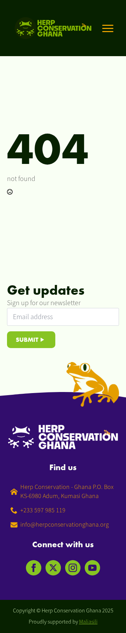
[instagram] (72, 567)
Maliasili (88, 621)
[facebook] (33, 567)
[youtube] (92, 567)
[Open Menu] (107, 28)
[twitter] (53, 567)
